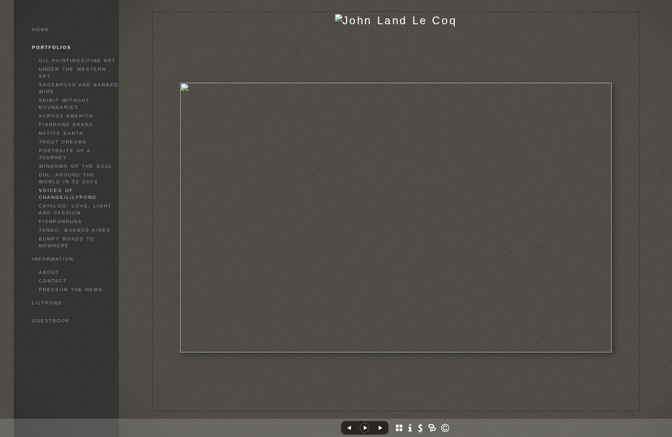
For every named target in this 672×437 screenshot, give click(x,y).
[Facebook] (385, 407)
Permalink (413, 404)
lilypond (47, 302)
